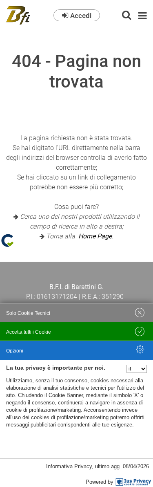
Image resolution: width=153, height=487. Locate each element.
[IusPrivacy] (133, 482)
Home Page (95, 236)
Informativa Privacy (69, 466)
